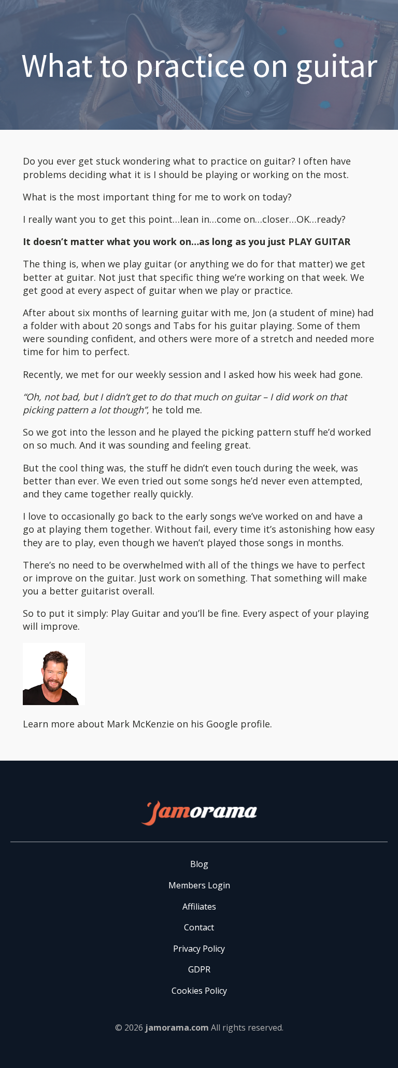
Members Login (199, 885)
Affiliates (199, 906)
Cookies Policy (199, 990)
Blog (199, 864)
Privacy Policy (199, 948)
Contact (199, 927)
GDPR (199, 969)
